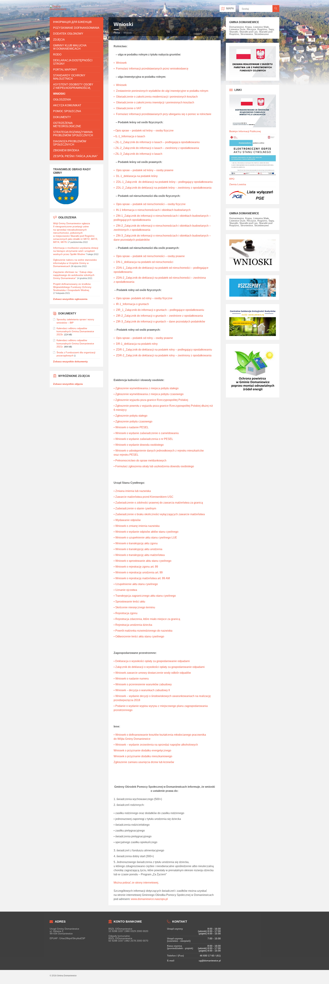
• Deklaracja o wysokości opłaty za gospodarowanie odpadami (152, 661)
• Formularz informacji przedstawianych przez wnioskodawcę (151, 68)
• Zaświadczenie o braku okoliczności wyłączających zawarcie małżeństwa (159, 514)
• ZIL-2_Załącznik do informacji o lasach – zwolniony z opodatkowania (156, 148)
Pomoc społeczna (67, 111)
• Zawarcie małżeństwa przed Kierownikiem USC (143, 496)
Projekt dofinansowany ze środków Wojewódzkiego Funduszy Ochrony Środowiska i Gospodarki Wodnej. (72, 287)
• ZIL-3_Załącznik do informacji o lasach (138, 153)
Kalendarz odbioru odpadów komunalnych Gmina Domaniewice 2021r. (75, 343)
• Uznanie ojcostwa (125, 589)
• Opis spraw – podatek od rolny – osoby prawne (143, 338)
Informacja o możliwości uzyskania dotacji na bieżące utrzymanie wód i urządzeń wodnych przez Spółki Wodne (75, 250)
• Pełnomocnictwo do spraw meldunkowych (140, 460)
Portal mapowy (65, 69)
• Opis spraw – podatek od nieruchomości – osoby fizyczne (150, 204)
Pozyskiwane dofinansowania (76, 27)
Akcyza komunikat (67, 105)
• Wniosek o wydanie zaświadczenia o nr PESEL (143, 438)
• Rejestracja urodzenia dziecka (133, 624)
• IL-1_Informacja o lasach (129, 136)
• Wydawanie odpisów (127, 520)
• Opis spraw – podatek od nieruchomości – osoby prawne (149, 256)
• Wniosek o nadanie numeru (131, 678)
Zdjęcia (59, 39)
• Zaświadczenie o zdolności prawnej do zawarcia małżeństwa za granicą (158, 502)
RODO (57, 54)
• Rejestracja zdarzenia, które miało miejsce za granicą (147, 619)
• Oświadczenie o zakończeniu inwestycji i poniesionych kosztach (154, 102)
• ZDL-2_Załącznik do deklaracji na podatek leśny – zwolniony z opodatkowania (162, 187)
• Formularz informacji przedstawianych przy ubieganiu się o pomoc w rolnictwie (162, 114)
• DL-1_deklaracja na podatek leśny (136, 176)
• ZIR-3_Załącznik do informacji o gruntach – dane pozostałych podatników (159, 321)
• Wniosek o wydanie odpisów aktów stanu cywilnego (146, 531)
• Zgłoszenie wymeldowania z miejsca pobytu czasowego (149, 394)
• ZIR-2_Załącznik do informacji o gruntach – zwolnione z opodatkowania (158, 315)
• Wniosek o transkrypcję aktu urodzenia (138, 549)
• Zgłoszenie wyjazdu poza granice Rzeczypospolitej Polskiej (151, 399)
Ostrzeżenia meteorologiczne (67, 125)
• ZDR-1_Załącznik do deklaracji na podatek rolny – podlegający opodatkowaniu (163, 349)
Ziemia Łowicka (237, 184)
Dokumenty (62, 117)
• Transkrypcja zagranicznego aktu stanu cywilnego (145, 595)
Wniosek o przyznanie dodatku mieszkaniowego (143, 756)
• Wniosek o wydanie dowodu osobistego (139, 444)
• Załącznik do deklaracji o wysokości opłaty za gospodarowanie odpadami (159, 666)
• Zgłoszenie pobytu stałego (130, 415)
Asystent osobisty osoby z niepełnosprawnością (73, 86)
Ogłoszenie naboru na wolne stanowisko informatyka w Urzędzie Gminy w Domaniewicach (75, 262)
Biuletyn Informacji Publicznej (245, 131)
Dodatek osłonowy (68, 33)
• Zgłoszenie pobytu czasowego (133, 421)
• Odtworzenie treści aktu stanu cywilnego (139, 636)
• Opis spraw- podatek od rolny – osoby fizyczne (143, 298)
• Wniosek (120, 62)
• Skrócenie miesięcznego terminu (134, 607)
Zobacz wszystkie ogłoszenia (70, 299)
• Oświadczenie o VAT (127, 108)
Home (117, 32)
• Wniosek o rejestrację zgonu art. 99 (136, 566)
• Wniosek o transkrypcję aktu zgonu (136, 543)
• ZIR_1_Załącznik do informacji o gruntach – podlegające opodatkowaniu (159, 309)
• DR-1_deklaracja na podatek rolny (136, 343)
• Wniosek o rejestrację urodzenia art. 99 (138, 572)
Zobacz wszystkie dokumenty (70, 361)
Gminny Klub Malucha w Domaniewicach (69, 47)
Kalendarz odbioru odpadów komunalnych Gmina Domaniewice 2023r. (75, 331)
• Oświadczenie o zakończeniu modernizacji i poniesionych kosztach (156, 96)
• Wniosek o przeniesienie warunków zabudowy (143, 684)
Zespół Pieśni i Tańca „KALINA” (75, 156)
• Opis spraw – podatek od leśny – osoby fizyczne (144, 130)
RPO (231, 178)
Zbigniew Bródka (66, 150)
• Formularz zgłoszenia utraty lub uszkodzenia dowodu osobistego (154, 466)
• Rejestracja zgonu (125, 613)
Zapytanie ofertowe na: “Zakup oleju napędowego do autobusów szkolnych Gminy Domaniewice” (73, 275)
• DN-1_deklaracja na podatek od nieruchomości (143, 262)
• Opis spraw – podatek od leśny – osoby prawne (143, 170)
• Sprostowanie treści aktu (129, 601)
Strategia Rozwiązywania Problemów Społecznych (73, 134)
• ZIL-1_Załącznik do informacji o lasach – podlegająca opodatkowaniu (157, 142)
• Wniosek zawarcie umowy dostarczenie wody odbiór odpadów (152, 672)
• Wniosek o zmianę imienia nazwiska (137, 525)
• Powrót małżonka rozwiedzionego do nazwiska (143, 630)
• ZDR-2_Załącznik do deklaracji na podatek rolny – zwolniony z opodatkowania (162, 355)
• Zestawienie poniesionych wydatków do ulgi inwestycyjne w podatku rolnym (161, 90)
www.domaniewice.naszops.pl (149, 899)
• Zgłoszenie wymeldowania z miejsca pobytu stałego (146, 388)
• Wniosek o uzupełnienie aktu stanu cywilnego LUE (145, 537)
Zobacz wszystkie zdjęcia (68, 384)
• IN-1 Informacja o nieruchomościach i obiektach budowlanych (152, 209)
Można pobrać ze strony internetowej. (136, 882)
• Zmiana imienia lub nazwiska (132, 491)
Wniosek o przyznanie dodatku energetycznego (142, 750)
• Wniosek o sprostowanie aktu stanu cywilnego (142, 560)
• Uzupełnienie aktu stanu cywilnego (136, 584)
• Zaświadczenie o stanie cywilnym (135, 508)
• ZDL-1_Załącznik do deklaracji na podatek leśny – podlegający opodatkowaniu (163, 181)
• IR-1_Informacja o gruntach (131, 304)
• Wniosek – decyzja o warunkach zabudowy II (142, 690)
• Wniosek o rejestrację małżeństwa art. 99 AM (142, 578)
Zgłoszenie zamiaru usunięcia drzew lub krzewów (144, 762)
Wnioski (59, 93)
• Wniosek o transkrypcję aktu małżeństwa (139, 555)
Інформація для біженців (72, 22)
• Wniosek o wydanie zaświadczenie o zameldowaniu (146, 433)
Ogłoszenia (62, 99)
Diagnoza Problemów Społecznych (69, 143)
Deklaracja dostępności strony (72, 62)
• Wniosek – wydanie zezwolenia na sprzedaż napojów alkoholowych (156, 744)
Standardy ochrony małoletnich (69, 77)
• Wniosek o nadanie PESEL (131, 427)
